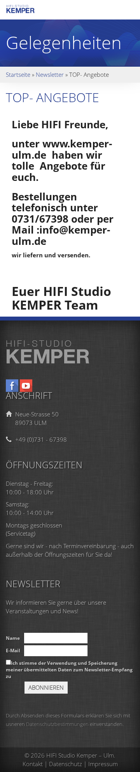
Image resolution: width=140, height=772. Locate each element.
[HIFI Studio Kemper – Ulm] (27, 11)
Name (13, 638)
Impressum (103, 764)
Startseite (18, 74)
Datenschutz (65, 764)
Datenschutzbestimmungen (57, 724)
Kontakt (33, 764)
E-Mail (13, 650)
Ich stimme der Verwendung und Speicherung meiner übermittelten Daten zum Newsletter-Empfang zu (69, 670)
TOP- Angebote (52, 97)
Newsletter (50, 74)
